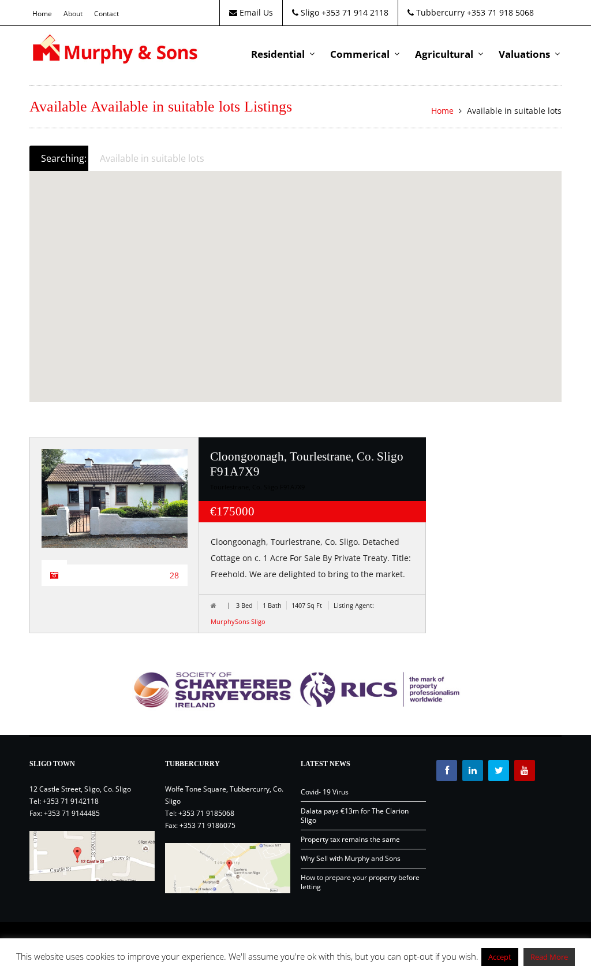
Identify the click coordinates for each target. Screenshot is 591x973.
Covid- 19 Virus (325, 792)
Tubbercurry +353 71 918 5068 (474, 12)
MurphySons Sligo (238, 621)
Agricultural (444, 54)
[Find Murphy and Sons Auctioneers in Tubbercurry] (227, 868)
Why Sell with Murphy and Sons (351, 858)
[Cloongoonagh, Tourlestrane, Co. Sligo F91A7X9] (115, 498)
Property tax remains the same (350, 839)
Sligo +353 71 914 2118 (343, 12)
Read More (549, 957)
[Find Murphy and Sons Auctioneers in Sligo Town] (92, 856)
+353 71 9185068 (206, 813)
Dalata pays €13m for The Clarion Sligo (355, 815)
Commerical (360, 54)
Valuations (524, 54)
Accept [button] (499, 957)
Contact (106, 13)
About (73, 13)
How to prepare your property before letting (360, 882)
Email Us (255, 12)
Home (42, 13)
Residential (278, 54)
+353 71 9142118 (71, 801)
